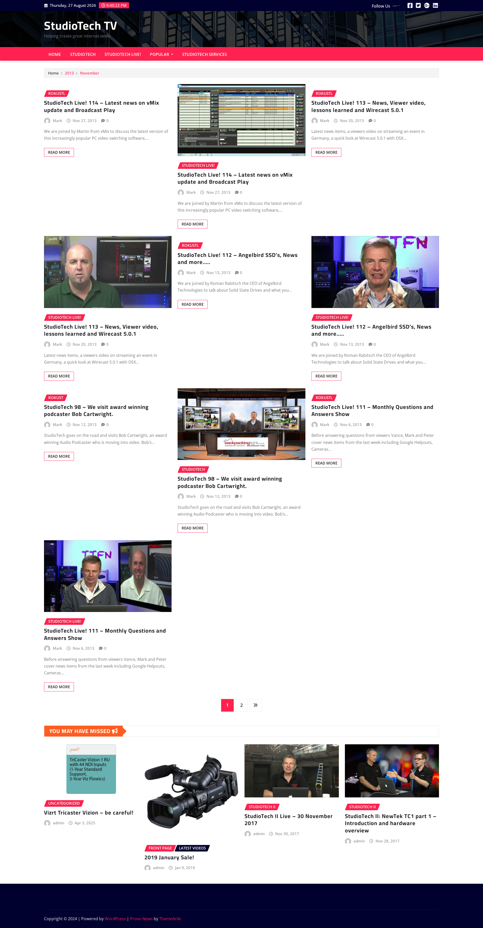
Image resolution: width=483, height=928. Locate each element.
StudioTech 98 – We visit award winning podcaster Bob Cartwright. (96, 410)
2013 (69, 72)
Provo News (141, 918)
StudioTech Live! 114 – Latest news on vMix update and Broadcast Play (101, 106)
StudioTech (83, 54)
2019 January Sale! (169, 857)
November (89, 72)
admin (58, 822)
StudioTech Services (204, 54)
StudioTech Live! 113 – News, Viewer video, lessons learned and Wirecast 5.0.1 (368, 106)
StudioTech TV (80, 25)
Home (55, 54)
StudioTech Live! (123, 54)
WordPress (115, 918)
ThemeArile (170, 918)
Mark (57, 120)
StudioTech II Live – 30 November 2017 (289, 820)
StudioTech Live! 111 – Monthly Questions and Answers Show (372, 410)
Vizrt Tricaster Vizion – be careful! (89, 812)
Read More (59, 152)
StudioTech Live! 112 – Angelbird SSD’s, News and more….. (238, 258)
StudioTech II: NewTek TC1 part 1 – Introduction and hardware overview (390, 823)
